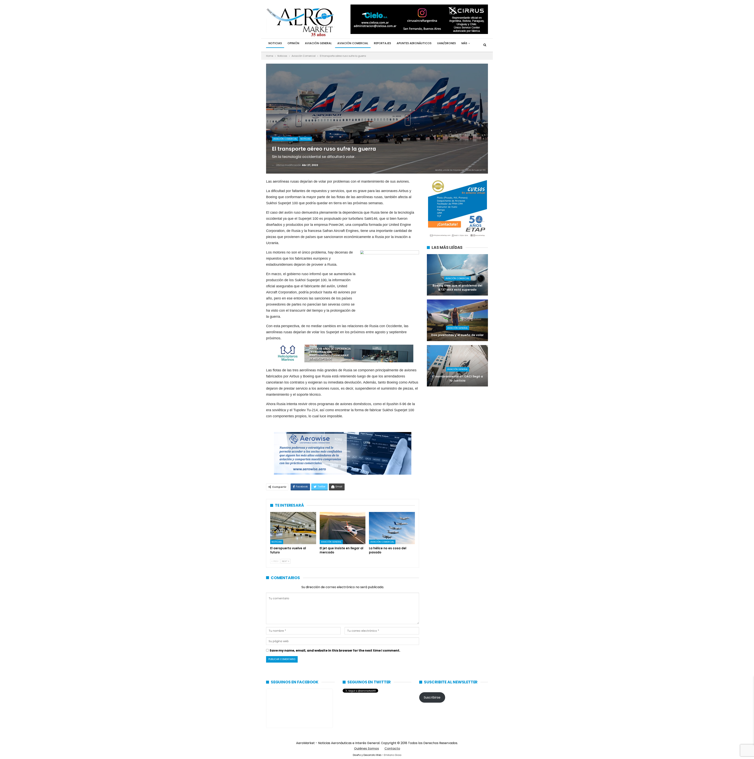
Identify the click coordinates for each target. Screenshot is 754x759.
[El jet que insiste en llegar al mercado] (343, 528)
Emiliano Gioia (392, 755)
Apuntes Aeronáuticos (414, 43)
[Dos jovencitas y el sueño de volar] (457, 320)
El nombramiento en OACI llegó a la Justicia (457, 378)
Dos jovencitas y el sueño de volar (457, 335)
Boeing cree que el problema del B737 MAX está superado (457, 288)
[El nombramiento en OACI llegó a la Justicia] (457, 366)
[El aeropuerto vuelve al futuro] (293, 528)
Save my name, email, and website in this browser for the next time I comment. (335, 650)
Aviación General (318, 43)
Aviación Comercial (352, 43)
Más (464, 43)
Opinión (293, 43)
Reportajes (382, 43)
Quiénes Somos (366, 748)
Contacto (392, 748)
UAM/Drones (446, 43)
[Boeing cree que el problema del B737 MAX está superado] (457, 275)
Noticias (275, 43)
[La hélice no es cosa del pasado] (392, 528)
